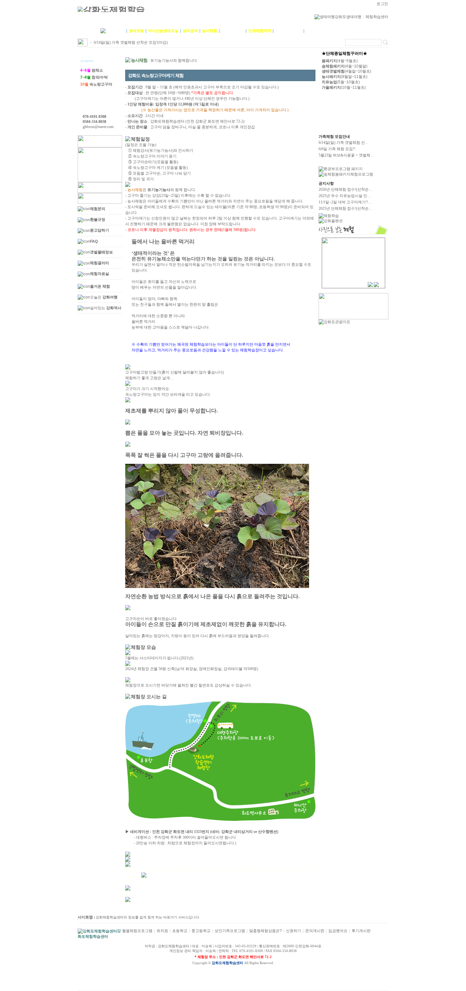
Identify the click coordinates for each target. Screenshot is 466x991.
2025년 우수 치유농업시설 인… (345, 196)
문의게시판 (314, 931)
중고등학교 (200, 931)
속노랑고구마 (96, 84)
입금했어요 (337, 931)
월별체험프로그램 (137, 931)
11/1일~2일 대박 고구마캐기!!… (345, 202)
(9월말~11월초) (344, 76)
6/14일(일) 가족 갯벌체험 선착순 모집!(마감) (131, 42)
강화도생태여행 (348, 17)
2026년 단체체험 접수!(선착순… (345, 189)
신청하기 (293, 931)
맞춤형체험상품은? (265, 931)
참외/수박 (94, 77)
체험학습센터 (377, 17)
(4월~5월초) (340, 61)
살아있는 (105, 308)
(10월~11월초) (344, 87)
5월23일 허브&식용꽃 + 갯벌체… (346, 155)
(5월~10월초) (341, 82)
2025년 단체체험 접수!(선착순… (345, 208)
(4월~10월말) (344, 66)
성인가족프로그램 (230, 931)
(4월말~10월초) (346, 71)
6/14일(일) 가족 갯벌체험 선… (344, 142)
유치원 (162, 931)
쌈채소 (91, 70)
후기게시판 (361, 931)
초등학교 (179, 931)
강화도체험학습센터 (227, 963)
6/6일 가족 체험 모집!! (337, 149)
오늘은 (104, 297)
